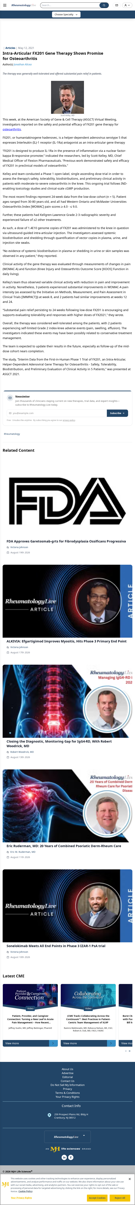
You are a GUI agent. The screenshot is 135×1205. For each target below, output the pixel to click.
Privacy (67, 1089)
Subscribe (115, 413)
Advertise (67, 1073)
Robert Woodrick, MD (22, 751)
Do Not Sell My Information (68, 1085)
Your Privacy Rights (68, 1097)
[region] (67, 1189)
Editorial (67, 1077)
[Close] (129, 1179)
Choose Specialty (64, 14)
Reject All (120, 1197)
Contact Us (67, 1081)
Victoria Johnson (19, 547)
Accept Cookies (97, 1197)
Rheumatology (12, 433)
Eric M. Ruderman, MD (22, 851)
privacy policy (69, 420)
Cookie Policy (25, 1191)
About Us (67, 1069)
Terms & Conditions (67, 1093)
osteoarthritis (12, 129)
